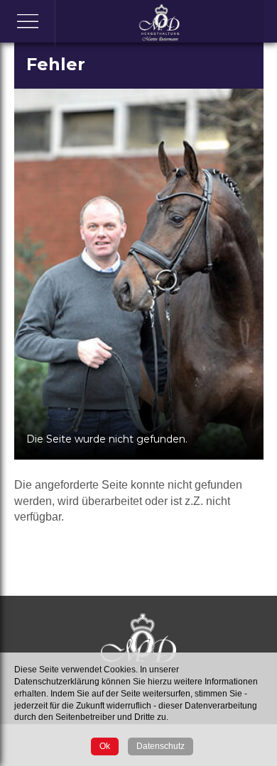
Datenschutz (160, 746)
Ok (104, 746)
